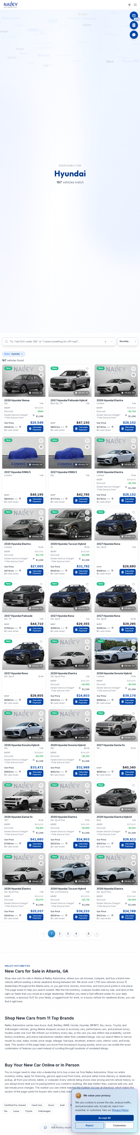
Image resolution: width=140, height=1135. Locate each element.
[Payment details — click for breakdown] (20, 427)
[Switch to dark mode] (129, 5)
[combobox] (59, 341)
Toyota (28, 1111)
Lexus (16, 1111)
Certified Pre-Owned (15, 1105)
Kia (5, 1111)
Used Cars (37, 1105)
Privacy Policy (120, 1110)
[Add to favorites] (41, 368)
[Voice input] (105, 341)
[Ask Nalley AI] (134, 35)
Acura (51, 1105)
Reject (89, 1125)
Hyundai (12, 354)
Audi (62, 1105)
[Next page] (96, 933)
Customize (119, 1125)
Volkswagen (44, 1111)
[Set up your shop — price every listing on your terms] (134, 25)
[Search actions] (111, 341)
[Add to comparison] (41, 374)
